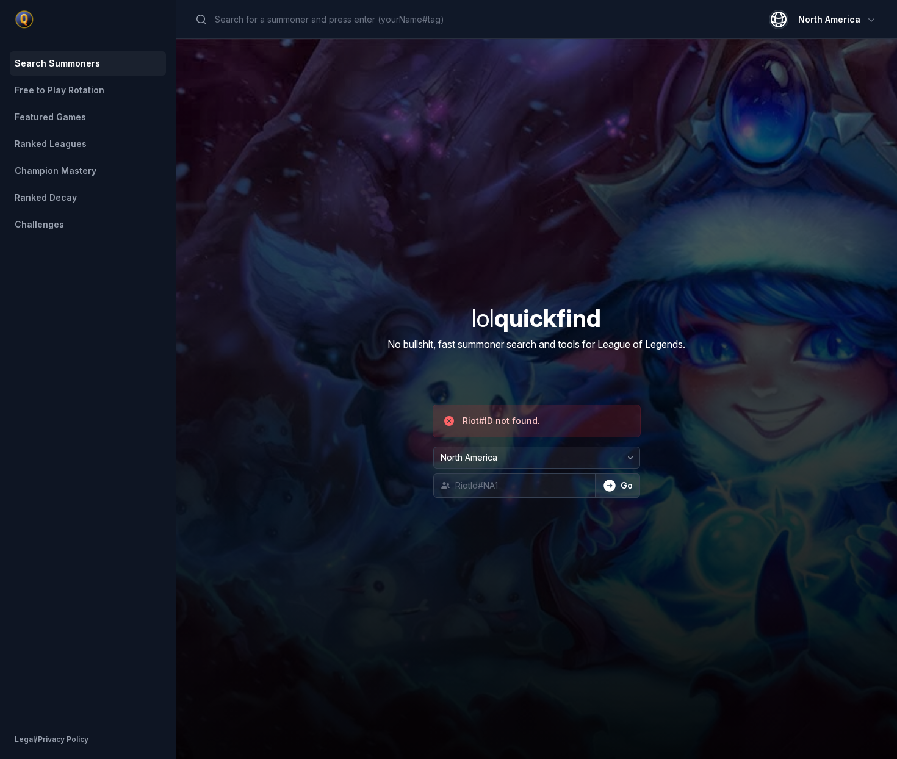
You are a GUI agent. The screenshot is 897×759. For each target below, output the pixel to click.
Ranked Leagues (51, 143)
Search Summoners (57, 63)
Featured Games (50, 117)
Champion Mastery (55, 170)
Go (627, 485)
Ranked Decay (46, 197)
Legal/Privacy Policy (51, 739)
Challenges (39, 224)
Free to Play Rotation (59, 90)
